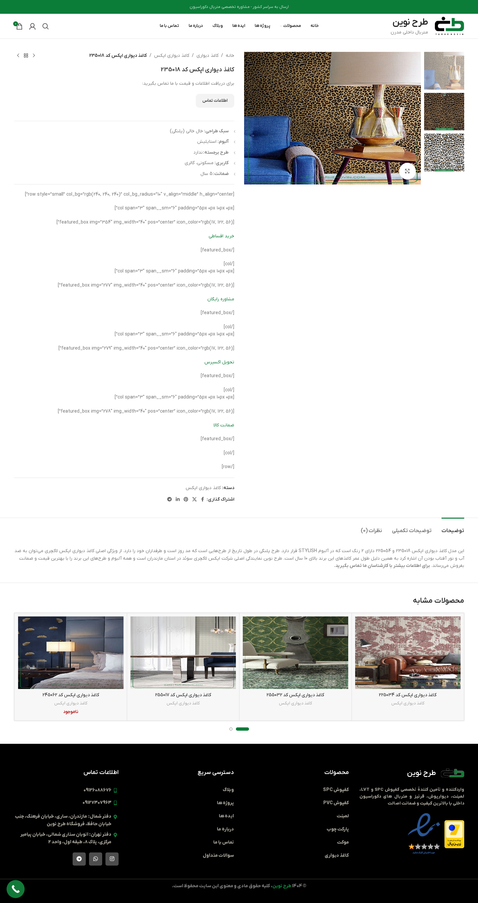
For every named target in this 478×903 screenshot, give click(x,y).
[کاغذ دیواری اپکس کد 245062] (71, 652)
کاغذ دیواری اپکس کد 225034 (408, 695)
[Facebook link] (203, 500)
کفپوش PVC (336, 803)
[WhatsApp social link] (95, 859)
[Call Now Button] (16, 889)
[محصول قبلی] (34, 56)
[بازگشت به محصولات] (26, 56)
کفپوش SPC (336, 790)
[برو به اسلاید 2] (231, 729)
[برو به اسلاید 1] (242, 729)
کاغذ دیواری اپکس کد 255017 (183, 695)
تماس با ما (223, 842)
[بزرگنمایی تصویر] (407, 171)
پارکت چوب (338, 829)
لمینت (343, 816)
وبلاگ (228, 790)
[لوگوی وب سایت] (449, 26)
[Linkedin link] (178, 500)
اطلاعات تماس (215, 100)
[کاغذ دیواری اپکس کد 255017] (183, 652)
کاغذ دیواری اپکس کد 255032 (295, 695)
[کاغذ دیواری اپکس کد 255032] (295, 652)
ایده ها (226, 816)
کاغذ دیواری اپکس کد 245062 (70, 695)
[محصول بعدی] (18, 56)
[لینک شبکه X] (194, 500)
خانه (230, 56)
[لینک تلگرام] (169, 500)
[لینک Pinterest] (186, 500)
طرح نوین (421, 773)
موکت (343, 842)
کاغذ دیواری (207, 56)
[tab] (453, 528)
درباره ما (225, 829)
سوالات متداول (218, 855)
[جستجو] (45, 26)
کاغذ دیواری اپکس (171, 56)
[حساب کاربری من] (32, 26)
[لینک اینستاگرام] (112, 859)
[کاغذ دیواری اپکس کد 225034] (408, 652)
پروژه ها (225, 803)
